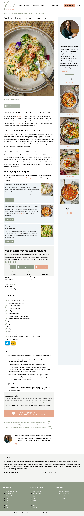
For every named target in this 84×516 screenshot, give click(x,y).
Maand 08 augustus (38, 425)
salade (18, 233)
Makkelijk (19, 213)
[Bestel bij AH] (7, 343)
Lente (34, 501)
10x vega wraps (69, 146)
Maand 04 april (41, 423)
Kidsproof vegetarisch (15, 13)
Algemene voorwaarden (64, 512)
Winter (34, 508)
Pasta (33, 427)
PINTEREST (48, 472)
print (14, 267)
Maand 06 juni (18, 425)
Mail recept (29, 267)
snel (24, 213)
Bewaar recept (42, 267)
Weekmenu (9, 493)
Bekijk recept (9, 200)
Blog (47, 5)
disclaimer (10, 407)
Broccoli (51, 424)
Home (5, 13)
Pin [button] (21, 267)
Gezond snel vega (11, 491)
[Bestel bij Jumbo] (13, 343)
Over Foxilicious (56, 5)
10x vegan (69, 114)
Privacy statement (50, 512)
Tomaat (51, 428)
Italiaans (12, 284)
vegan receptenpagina (25, 178)
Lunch (34, 498)
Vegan (8, 498)
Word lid (62, 498)
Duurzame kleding (38, 5)
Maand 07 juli (27, 425)
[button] (80, 5)
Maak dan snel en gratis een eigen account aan (31, 414)
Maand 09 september (11, 427)
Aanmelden (70, 5)
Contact (62, 496)
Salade (8, 503)
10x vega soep (69, 177)
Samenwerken (64, 491)
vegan (9, 134)
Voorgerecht (36, 491)
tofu (49, 426)
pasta (19, 116)
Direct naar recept (13, 106)
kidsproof (30, 155)
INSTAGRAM (10, 472)
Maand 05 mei (9, 425)
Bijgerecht (35, 496)
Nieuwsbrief (34, 512)
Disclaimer (17, 512)
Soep (7, 505)
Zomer (34, 503)
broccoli (18, 123)
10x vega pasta (69, 83)
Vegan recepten (40, 427)
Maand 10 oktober (24, 427)
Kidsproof (9, 496)
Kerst (7, 508)
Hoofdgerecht (25, 423)
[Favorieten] (77, 5)
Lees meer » (64, 71)
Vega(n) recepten (24, 5)
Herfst (34, 505)
